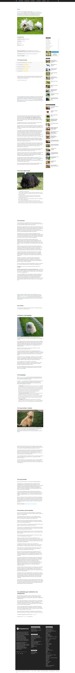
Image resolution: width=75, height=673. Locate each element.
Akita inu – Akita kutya (49, 628)
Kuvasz (47, 647)
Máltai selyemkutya (49, 650)
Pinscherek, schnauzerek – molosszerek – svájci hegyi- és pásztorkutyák (36, 637)
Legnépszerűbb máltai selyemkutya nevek (54, 69)
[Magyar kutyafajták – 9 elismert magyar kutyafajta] (48, 166)
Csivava (47, 642)
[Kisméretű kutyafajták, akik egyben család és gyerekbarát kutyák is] (48, 133)
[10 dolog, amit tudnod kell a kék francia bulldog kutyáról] (48, 145)
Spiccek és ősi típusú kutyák (36, 641)
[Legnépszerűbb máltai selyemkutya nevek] (48, 69)
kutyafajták (34, 614)
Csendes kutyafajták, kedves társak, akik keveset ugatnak (55, 140)
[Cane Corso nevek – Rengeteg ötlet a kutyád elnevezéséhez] (48, 61)
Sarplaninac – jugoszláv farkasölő (51, 657)
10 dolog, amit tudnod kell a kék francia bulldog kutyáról (55, 145)
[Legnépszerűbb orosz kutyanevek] (48, 65)
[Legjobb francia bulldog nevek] (48, 86)
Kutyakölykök (48, 49)
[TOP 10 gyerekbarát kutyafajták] (48, 149)
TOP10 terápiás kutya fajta (54, 123)
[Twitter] (22, 653)
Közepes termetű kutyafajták (36, 630)
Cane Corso (48, 641)
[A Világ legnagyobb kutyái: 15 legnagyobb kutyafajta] (48, 154)
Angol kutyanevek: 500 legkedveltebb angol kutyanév (54, 90)
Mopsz (47, 651)
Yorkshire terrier (48, 666)
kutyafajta (23, 644)
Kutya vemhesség (34, 652)
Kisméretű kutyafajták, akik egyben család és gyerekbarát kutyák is (54, 132)
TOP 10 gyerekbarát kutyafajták (53, 149)
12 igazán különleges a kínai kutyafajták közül (55, 157)
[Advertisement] (37, 5)
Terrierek (32, 639)
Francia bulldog (48, 643)
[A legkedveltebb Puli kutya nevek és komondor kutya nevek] (48, 99)
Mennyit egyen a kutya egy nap (30, 503)
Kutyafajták (47, 39)
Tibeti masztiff (48, 661)
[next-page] (47, 102)
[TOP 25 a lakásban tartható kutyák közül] (48, 107)
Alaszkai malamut (49, 629)
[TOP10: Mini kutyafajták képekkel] (48, 112)
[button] (58, 1)
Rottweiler (47, 656)
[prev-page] (46, 102)
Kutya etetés (47, 44)
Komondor (27, 55)
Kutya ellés (33, 653)
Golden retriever (49, 644)
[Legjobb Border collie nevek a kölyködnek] (48, 95)
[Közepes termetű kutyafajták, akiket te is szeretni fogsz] (48, 137)
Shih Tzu (47, 658)
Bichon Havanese (49, 635)
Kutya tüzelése (33, 651)
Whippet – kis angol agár (50, 665)
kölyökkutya (25, 616)
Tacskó (47, 660)
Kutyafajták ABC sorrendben (36, 628)
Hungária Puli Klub (24, 296)
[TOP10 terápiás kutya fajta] (48, 124)
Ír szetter (47, 645)
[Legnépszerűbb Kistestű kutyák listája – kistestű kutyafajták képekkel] (48, 120)
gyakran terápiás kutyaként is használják (26, 99)
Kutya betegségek (48, 43)
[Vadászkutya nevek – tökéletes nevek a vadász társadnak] (48, 78)
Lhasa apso (47, 649)
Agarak (32, 647)
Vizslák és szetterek (34, 643)
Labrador (47, 648)
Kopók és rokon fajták (35, 642)
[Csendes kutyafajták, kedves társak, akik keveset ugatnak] (48, 141)
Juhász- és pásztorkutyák (35, 635)
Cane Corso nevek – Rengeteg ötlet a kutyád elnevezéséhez (54, 61)
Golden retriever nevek (54, 81)
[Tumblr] (21, 653)
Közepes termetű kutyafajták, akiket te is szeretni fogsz (54, 137)
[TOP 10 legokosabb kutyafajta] (48, 162)
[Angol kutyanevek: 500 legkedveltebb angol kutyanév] (48, 90)
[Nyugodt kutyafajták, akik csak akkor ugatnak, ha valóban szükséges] (48, 128)
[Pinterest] (19, 653)
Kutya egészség (48, 40)
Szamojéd (47, 659)
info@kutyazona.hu (23, 651)
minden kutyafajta (22, 377)
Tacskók (32, 640)
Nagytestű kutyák (48, 47)
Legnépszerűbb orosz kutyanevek (54, 65)
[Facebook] (17, 653)
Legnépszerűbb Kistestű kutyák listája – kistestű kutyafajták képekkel (54, 120)
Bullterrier (47, 640)
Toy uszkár (48, 662)
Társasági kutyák (34, 646)
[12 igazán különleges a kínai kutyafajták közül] (48, 158)
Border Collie (48, 639)
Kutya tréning (48, 48)
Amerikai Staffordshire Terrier (51, 631)
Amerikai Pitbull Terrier (50, 630)
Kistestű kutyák (33, 629)
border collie (34, 159)
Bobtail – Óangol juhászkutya (51, 638)
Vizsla (47, 664)
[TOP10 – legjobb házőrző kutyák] (48, 116)
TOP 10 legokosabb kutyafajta (53, 161)
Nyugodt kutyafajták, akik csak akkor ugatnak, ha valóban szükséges (54, 128)
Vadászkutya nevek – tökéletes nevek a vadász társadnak (54, 78)
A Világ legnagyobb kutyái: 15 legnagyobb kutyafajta (54, 153)
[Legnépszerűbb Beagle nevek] (48, 74)
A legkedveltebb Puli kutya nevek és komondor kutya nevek (54, 98)
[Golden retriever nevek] (48, 82)
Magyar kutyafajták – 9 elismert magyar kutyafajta (54, 165)
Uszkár (47, 663)
